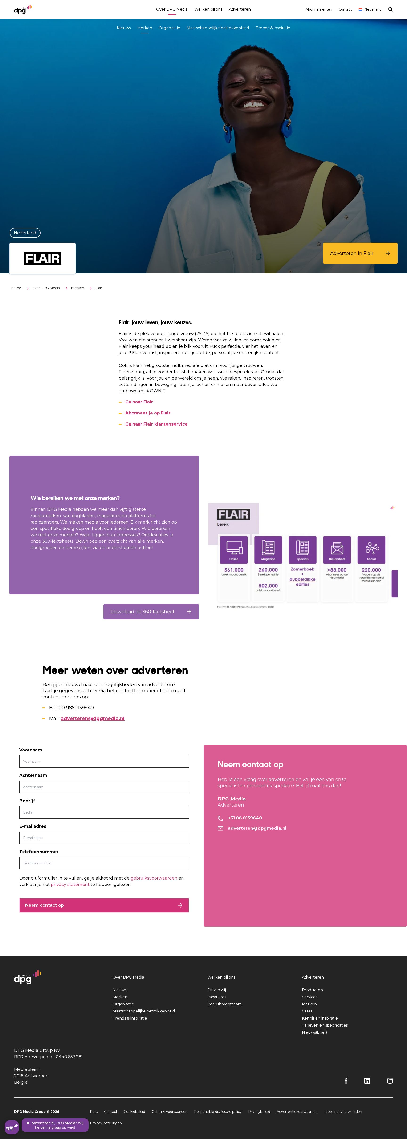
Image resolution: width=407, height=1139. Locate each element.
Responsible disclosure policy (218, 1112)
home (16, 288)
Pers (94, 1112)
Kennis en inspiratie (320, 1018)
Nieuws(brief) (314, 1032)
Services (309, 997)
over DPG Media (46, 288)
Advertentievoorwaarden (297, 1112)
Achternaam (33, 775)
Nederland (373, 9)
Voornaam (30, 750)
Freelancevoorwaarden (343, 1112)
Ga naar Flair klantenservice (156, 424)
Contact (345, 9)
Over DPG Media (172, 9)
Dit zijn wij (216, 990)
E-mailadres (32, 826)
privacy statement (70, 884)
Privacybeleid (259, 1112)
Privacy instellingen (106, 1123)
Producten (312, 990)
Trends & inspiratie (273, 28)
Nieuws (124, 28)
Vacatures (216, 997)
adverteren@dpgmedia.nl (93, 718)
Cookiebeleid (134, 1112)
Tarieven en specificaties (325, 1025)
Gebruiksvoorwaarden (169, 1112)
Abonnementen (319, 9)
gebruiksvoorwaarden (154, 878)
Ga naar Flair (139, 402)
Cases (307, 1011)
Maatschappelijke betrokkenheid (218, 28)
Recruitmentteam (224, 1004)
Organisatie (169, 28)
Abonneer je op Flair (148, 413)
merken (77, 288)
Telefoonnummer (39, 851)
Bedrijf (27, 800)
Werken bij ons (208, 9)
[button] (360, 253)
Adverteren (240, 9)
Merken (144, 28)
